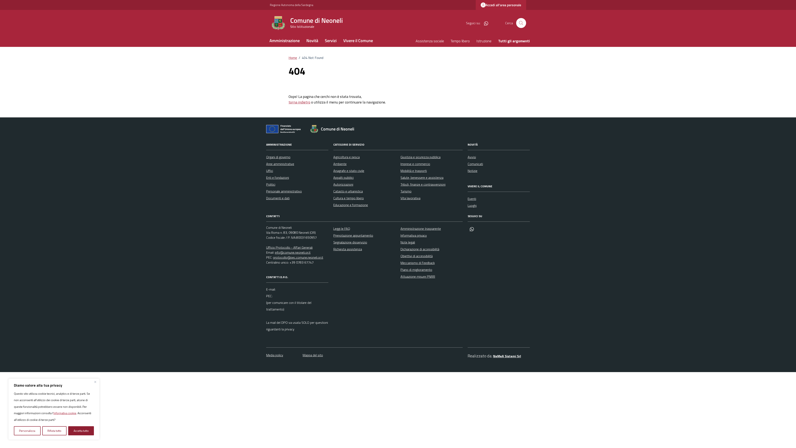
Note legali (407, 242)
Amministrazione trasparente (420, 228)
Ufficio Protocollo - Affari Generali (289, 247)
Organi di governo (278, 157)
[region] (54, 409)
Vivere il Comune (358, 40)
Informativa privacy (413, 235)
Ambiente (340, 163)
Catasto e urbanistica (348, 191)
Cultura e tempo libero (348, 198)
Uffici (269, 170)
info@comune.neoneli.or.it (293, 252)
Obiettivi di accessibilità (416, 255)
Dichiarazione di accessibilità (419, 249)
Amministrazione (284, 40)
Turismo (405, 191)
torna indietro (299, 102)
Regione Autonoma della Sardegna (291, 5)
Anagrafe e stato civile (348, 170)
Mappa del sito (313, 355)
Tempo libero (460, 41)
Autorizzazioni (343, 184)
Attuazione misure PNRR (417, 276)
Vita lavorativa (410, 198)
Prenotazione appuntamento (353, 235)
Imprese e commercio (415, 163)
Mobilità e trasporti (413, 170)
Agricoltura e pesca (346, 157)
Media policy (274, 355)
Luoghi (472, 205)
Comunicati (475, 163)
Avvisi (472, 157)
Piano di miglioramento (416, 269)
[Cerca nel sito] (521, 23)
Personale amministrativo (284, 191)
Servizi (331, 40)
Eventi (472, 198)
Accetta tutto (81, 431)
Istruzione (483, 41)
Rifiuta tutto (54, 431)
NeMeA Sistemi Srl (507, 356)
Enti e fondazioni (277, 177)
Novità (312, 40)
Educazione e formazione (350, 204)
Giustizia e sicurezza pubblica (420, 157)
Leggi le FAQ (341, 228)
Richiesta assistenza (347, 249)
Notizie (472, 170)
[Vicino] (95, 382)
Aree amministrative (280, 163)
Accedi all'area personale (503, 4)
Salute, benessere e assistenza (421, 177)
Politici (270, 184)
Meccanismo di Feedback (417, 262)
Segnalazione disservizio (350, 242)
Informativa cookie (64, 413)
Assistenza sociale (430, 41)
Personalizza (27, 431)
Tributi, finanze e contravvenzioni (422, 184)
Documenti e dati (278, 198)
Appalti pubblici (343, 177)
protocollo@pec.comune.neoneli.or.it (298, 257)
